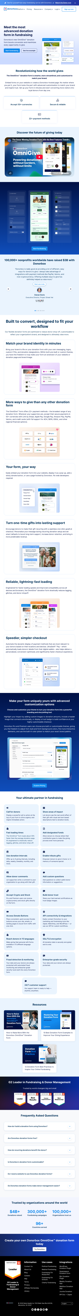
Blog (26, 1272)
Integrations (65, 1262)
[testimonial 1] (35, 310)
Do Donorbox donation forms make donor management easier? (34, 1186)
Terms (26, 1282)
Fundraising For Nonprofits (47, 1273)
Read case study (39, 284)
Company (48, 9)
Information (30, 1262)
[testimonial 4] (40, 310)
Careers (27, 1276)
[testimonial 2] (36, 310)
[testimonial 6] (43, 310)
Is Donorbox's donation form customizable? (26, 1162)
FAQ (25, 1279)
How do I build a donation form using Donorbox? (27, 1126)
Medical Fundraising (49, 1269)
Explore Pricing (39, 786)
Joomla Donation (65, 1291)
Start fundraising (11, 51)
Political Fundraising (49, 1266)
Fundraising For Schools (47, 1278)
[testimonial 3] (38, 310)
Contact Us (28, 1266)
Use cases (47, 1262)
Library (26, 1291)
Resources (38, 9)
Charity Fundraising (49, 1283)
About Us (27, 1269)
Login (57, 9)
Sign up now (69, 9)
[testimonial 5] (42, 310)
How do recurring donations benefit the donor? (27, 1150)
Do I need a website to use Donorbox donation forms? (30, 1174)
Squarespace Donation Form (64, 1272)
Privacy (27, 1285)
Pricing (29, 9)
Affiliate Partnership (31, 1288)
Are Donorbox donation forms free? (22, 1138)
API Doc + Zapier (65, 1295)
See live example (29, 51)
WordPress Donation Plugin (65, 1267)
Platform (20, 9)
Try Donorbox (39, 1249)
